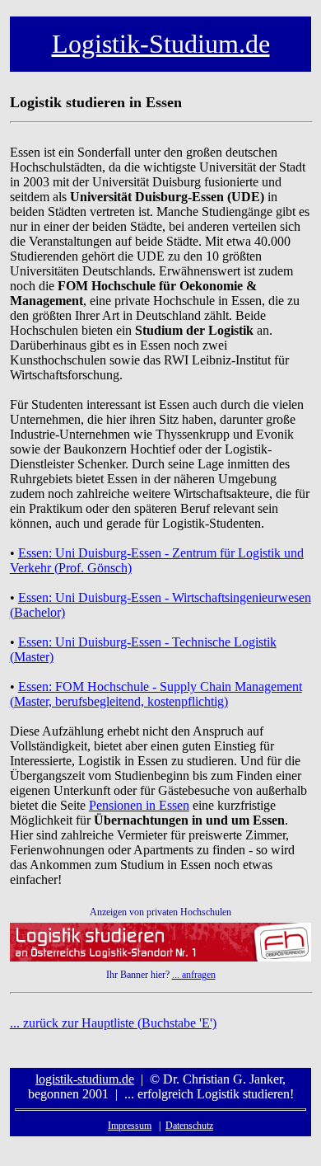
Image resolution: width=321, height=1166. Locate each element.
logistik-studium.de (84, 1079)
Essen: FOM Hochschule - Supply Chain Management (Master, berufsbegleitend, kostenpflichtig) (156, 693)
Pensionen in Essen (139, 805)
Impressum (129, 1125)
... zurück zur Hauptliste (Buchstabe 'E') (113, 1023)
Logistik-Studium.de (161, 44)
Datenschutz (189, 1125)
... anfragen (194, 974)
